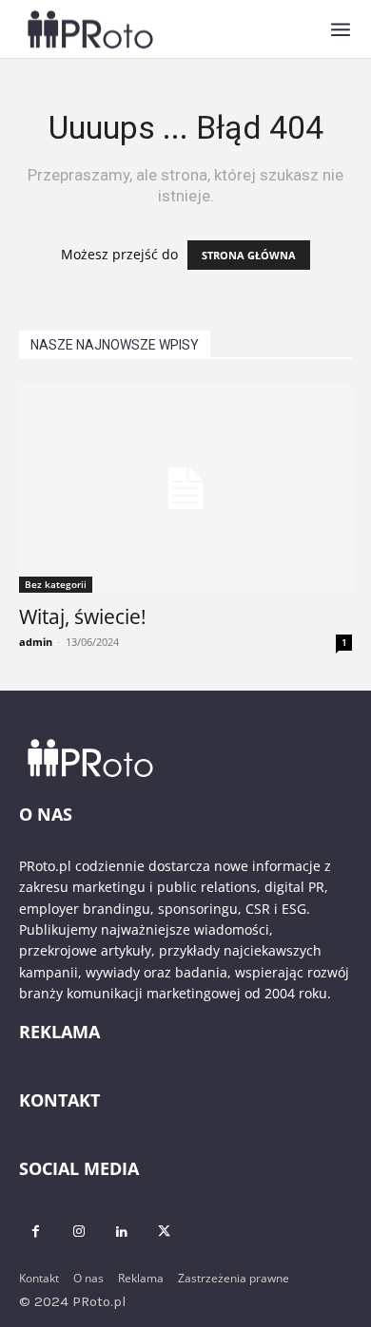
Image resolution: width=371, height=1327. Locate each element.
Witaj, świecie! (82, 616)
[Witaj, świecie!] (185, 488)
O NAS (45, 814)
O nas (88, 1278)
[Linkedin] (121, 1231)
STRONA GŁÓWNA (249, 255)
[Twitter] (164, 1231)
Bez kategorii (56, 584)
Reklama (141, 1278)
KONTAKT (59, 1100)
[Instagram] (78, 1231)
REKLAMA (59, 1031)
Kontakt (39, 1278)
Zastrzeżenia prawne (233, 1278)
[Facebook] (35, 1231)
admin (35, 642)
